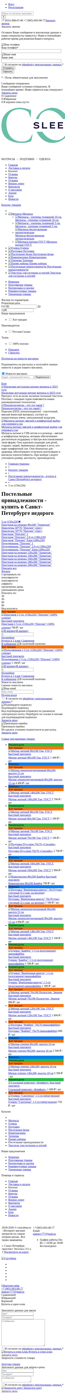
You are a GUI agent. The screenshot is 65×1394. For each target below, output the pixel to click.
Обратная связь (10, 1285)
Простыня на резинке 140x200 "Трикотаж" (26, 555)
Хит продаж (19, 319)
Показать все (9, 568)
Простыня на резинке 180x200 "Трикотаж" (26, 561)
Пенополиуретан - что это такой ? (21, 408)
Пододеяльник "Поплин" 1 (17, 543)
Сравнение (27, 640)
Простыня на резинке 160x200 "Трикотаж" (26, 558)
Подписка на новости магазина (19, 358)
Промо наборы (17, 1139)
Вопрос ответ (16, 183)
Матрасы (13, 1120)
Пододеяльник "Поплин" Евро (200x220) (25, 549)
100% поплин (20, 343)
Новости (13, 199)
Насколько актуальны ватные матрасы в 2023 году (31, 392)
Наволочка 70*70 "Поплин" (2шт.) (21, 530)
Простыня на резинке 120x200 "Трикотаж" (26, 552)
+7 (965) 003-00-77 (12, 1288)
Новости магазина (16, 373)
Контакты (14, 186)
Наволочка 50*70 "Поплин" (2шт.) (21, 527)
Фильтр (5, 571)
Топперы (13, 1136)
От (3, 306)
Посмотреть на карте (16, 1252)
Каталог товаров (11, 204)
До (39, 306)
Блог (11, 195)
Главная (13, 164)
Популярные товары (20, 284)
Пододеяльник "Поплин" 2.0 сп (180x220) (26, 546)
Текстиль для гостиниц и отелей (27, 1145)
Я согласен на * (34, 1348)
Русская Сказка (21, 331)
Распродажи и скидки (21, 287)
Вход (11, 4)
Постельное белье (18, 1129)
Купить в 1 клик (11, 640)
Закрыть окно (9, 92)
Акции (12, 192)
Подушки (14, 1126)
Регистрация (15, 7)
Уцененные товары (19, 294)
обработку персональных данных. (42, 64)
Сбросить (14, 352)
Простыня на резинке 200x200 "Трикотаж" (26, 565)
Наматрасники (17, 1132)
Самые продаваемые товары (18, 738)
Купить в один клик (40, 1351)
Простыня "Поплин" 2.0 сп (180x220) (23, 537)
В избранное (8, 643)
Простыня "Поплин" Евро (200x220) (23, 540)
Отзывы (13, 174)
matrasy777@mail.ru (44, 1233)
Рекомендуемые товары (22, 291)
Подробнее (7, 637)
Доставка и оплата (19, 168)
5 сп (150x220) (11, 521)
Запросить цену (32, 1387)
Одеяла (12, 1123)
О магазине (15, 189)
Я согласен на (34, 64)
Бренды (12, 177)
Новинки (13, 281)
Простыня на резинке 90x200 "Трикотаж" (25, 524)
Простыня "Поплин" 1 (14, 534)
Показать (13, 349)
